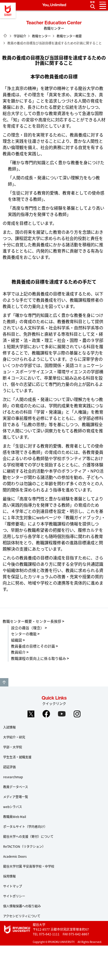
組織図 (16, 640)
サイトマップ (12, 886)
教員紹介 (18, 652)
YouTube (62, 714)
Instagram (77, 714)
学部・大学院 (12, 747)
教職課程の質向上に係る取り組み (38, 658)
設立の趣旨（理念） (27, 627)
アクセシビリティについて (21, 916)
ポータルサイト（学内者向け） (25, 826)
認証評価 (9, 767)
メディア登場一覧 (15, 796)
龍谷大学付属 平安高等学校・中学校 (28, 866)
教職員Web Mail (14, 816)
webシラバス (12, 806)
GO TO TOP (4, 682)
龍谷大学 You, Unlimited (8, 10)
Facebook (46, 714)
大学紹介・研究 (14, 737)
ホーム (5, 35)
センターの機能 (24, 633)
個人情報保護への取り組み (22, 906)
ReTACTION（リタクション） (24, 846)
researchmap (13, 777)
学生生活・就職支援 (17, 757)
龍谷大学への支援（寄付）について (28, 836)
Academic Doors (15, 856)
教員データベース (15, 787)
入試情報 (9, 727)
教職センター (41, 36)
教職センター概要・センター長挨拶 (32, 621)
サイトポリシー (14, 896)
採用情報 (9, 876)
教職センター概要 (69, 36)
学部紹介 (20, 36)
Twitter (31, 714)
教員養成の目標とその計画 (33, 646)
